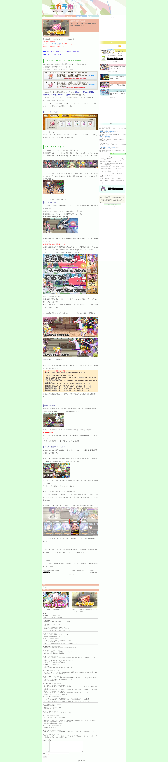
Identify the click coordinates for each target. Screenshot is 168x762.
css (113, 178)
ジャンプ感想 (116, 180)
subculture (68, 16)
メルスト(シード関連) (105, 171)
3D (122, 158)
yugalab (45, 16)
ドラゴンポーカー (109, 175)
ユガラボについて (104, 168)
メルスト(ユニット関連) (117, 166)
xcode (101, 161)
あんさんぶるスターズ (116, 168)
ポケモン (118, 158)
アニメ (101, 163)
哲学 (109, 161)
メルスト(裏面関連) (117, 173)
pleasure (56, 16)
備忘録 (108, 166)
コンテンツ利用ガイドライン (56, 43)
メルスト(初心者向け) (105, 178)
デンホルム (112, 158)
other (89, 16)
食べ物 (120, 163)
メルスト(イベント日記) (106, 180)
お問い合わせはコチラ (112, 204)
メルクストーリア (59, 570)
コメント (46, 751)
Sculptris (102, 158)
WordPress (103, 166)
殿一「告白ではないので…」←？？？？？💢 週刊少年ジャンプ (107, 147)
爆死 (122, 180)
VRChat (107, 163)
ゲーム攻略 (118, 178)
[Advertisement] (70, 579)
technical (79, 16)
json (101, 183)
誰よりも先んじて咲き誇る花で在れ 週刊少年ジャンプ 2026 (107, 131)
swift (107, 158)
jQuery (101, 175)
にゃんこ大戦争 (114, 163)
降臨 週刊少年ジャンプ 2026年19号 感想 (105, 136)
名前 (44, 753)
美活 (105, 161)
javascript (114, 171)
